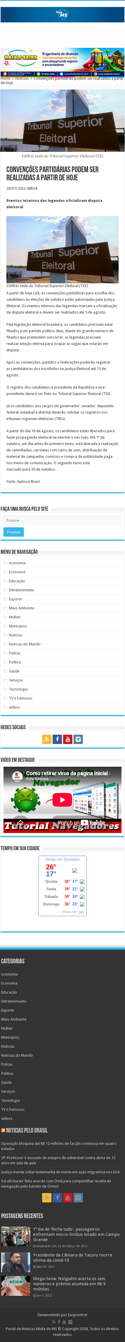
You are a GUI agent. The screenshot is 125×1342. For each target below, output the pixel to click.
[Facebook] (57, 739)
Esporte (15, 599)
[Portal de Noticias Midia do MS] (62, 14)
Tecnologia (18, 689)
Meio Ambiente (21, 608)
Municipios (18, 626)
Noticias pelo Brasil (27, 1131)
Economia (17, 572)
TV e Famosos (20, 698)
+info (81, 911)
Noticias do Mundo (25, 644)
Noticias (22, 78)
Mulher (15, 617)
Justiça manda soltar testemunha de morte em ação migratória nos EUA (60, 1172)
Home (5, 78)
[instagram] (78, 739)
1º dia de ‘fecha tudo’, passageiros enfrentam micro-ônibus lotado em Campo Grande (76, 1234)
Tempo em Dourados (62, 859)
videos (14, 707)
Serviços (16, 680)
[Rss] (46, 739)
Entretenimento (21, 590)
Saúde (14, 671)
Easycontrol (77, 1315)
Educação (17, 581)
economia (17, 563)
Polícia (14, 653)
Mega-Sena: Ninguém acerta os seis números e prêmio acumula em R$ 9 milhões (69, 1284)
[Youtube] (67, 739)
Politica (15, 662)
